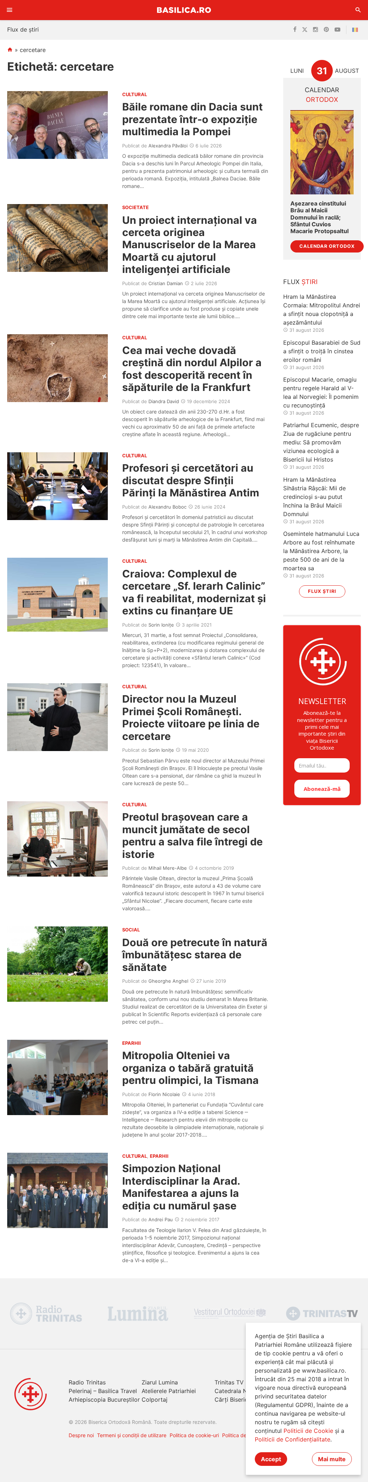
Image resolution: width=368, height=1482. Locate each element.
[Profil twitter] (305, 29)
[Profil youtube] (337, 29)
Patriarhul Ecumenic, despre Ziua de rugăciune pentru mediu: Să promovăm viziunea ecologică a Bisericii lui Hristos (321, 442)
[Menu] (10, 10)
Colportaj (154, 1399)
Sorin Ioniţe (161, 625)
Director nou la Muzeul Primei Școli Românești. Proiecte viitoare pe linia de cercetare (190, 717)
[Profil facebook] (294, 29)
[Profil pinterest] (326, 29)
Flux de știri (23, 29)
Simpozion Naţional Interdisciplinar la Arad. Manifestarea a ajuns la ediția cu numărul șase (181, 1187)
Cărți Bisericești (236, 1399)
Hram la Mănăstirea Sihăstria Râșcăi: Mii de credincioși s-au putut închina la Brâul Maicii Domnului (314, 497)
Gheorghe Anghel (168, 981)
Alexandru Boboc (167, 507)
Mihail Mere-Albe (167, 868)
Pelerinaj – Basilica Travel (103, 1390)
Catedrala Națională (242, 1390)
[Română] (356, 29)
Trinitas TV (229, 1382)
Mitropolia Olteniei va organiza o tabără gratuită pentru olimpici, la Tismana (190, 1067)
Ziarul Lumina (160, 1382)
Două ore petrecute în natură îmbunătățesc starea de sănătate (194, 954)
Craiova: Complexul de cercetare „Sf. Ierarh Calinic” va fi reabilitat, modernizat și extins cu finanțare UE (194, 592)
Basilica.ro (184, 10)
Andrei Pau (160, 1219)
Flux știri (322, 591)
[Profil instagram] (315, 29)
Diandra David (163, 401)
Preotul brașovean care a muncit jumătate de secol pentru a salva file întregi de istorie (192, 835)
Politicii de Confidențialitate (292, 1439)
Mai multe (332, 1459)
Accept (271, 1459)
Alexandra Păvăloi (168, 145)
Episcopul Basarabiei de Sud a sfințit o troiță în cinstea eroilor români (321, 351)
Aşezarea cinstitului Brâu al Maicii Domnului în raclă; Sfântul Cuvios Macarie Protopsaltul (319, 217)
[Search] (358, 10)
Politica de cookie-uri (194, 1435)
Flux (300, 281)
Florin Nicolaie (164, 1094)
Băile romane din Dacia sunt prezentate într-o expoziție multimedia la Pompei (192, 119)
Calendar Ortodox (327, 246)
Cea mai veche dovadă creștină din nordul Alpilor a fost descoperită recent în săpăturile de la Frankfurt (192, 368)
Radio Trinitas (87, 1382)
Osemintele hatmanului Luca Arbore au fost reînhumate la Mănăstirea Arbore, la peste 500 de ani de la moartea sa (321, 551)
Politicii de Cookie (308, 1430)
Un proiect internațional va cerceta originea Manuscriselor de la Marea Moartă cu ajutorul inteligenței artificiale (189, 245)
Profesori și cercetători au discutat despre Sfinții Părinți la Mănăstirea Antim (190, 480)
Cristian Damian (165, 283)
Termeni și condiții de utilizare (131, 1435)
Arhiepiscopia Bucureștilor (104, 1399)
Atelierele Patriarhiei (169, 1390)
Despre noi (81, 1435)
